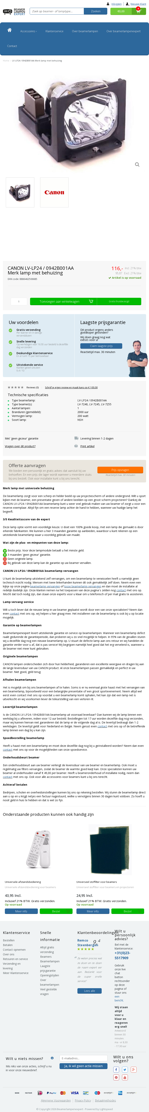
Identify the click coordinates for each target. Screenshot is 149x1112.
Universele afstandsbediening (23, 882)
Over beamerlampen (85, 31)
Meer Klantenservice (16, 973)
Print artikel (87, 446)
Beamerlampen (50, 961)
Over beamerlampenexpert (124, 31)
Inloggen (117, 4)
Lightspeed (106, 1109)
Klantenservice (54, 31)
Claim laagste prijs (101, 346)
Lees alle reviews (89, 991)
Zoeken (95, 11)
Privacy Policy (83, 1100)
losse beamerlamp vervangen (82, 586)
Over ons (8, 954)
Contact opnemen (14, 949)
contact (121, 590)
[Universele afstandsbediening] (38, 849)
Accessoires (27, 31)
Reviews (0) (33, 387)
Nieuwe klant (138, 4)
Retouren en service (15, 959)
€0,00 (121, 11)
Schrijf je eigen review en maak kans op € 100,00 (71, 387)
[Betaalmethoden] (17, 1093)
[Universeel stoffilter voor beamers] (110, 849)
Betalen (8, 945)
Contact (12, 46)
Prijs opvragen (120, 470)
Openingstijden (49, 975)
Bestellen (9, 940)
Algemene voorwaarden (56, 1100)
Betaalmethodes (105, 1100)
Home (6, 60)
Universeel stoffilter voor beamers (96, 882)
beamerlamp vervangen (45, 586)
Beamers (46, 956)
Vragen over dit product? (20, 446)
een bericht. (119, 998)
